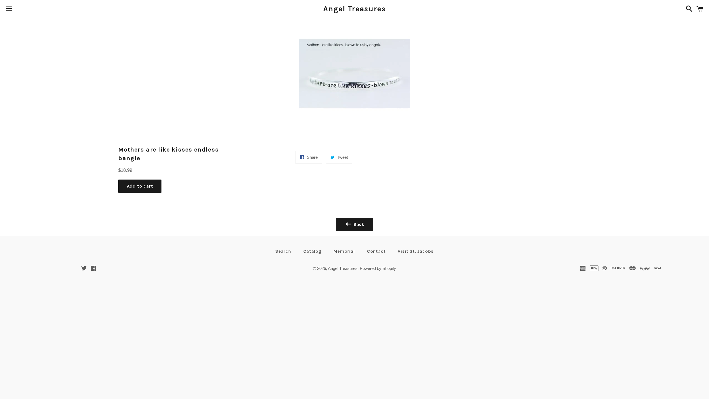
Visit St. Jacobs (416, 251)
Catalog (312, 251)
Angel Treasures (354, 8)
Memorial (343, 251)
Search (283, 251)
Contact (376, 251)
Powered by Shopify (378, 268)
